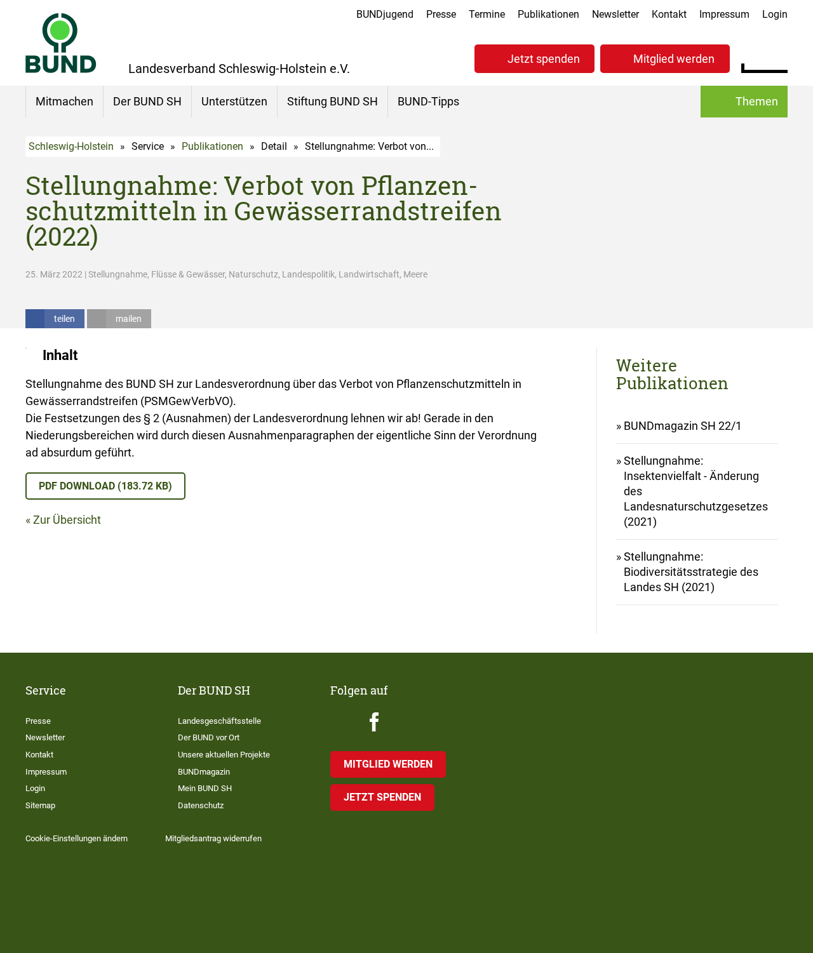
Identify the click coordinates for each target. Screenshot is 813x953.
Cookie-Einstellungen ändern (76, 838)
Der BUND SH (147, 101)
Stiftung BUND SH (332, 101)
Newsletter (615, 14)
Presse (441, 14)
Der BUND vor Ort (208, 737)
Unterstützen (234, 101)
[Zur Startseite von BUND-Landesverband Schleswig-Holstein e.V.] (61, 43)
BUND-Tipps (428, 101)
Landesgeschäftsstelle (219, 721)
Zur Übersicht (67, 519)
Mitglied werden (674, 58)
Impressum (724, 14)
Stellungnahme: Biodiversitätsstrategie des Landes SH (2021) (691, 572)
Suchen (778, 57)
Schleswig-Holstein (71, 146)
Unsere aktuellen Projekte (224, 754)
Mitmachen (64, 101)
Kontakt (669, 14)
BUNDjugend (384, 14)
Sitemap (40, 805)
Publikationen (548, 14)
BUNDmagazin (204, 771)
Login (775, 14)
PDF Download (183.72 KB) (105, 486)
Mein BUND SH (205, 788)
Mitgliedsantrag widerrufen (213, 838)
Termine (487, 14)
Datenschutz (201, 805)
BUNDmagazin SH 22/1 (683, 425)
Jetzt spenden (543, 58)
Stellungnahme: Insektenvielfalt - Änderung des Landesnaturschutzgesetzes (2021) (696, 491)
